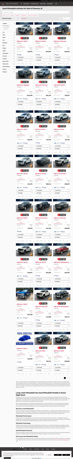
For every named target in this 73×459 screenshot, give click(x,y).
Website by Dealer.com (15, 449)
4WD (12, 15)
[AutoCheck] (19, 55)
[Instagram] (22, 447)
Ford (18, 18)
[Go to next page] (69, 378)
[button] (24, 43)
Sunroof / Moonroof (33, 15)
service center (65, 439)
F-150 (14, 18)
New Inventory (26, 3)
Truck (4, 15)
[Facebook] (20, 447)
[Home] (2, 3)
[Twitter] (21, 447)
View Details (20, 104)
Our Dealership (50, 3)
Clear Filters (23, 18)
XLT (8, 15)
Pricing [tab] (21, 45)
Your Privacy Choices (36, 458)
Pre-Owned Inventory (34, 3)
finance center (57, 439)
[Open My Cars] (56, 4)
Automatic (24, 15)
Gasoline (18, 15)
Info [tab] (28, 45)
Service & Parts (43, 3)
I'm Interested (20, 57)
